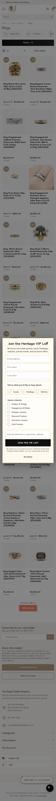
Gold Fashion (17, 424)
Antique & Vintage (19, 404)
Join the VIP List (28, 443)
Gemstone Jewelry (20, 420)
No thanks (28, 457)
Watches (44, 392)
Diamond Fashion (19, 416)
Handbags (30, 392)
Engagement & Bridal (21, 408)
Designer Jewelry (19, 412)
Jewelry (16, 392)
